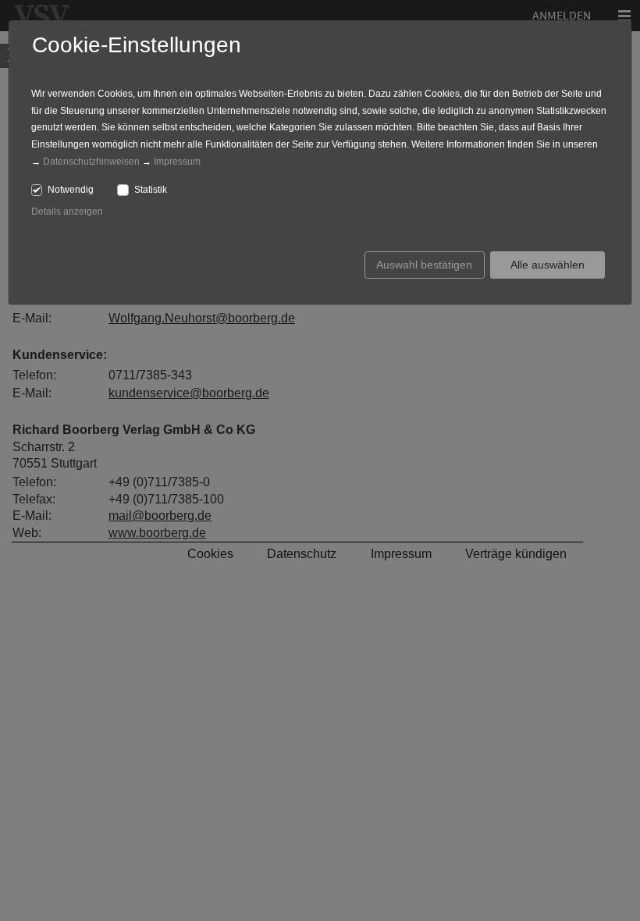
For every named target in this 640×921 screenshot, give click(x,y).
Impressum (177, 161)
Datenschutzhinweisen (91, 161)
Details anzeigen (67, 211)
